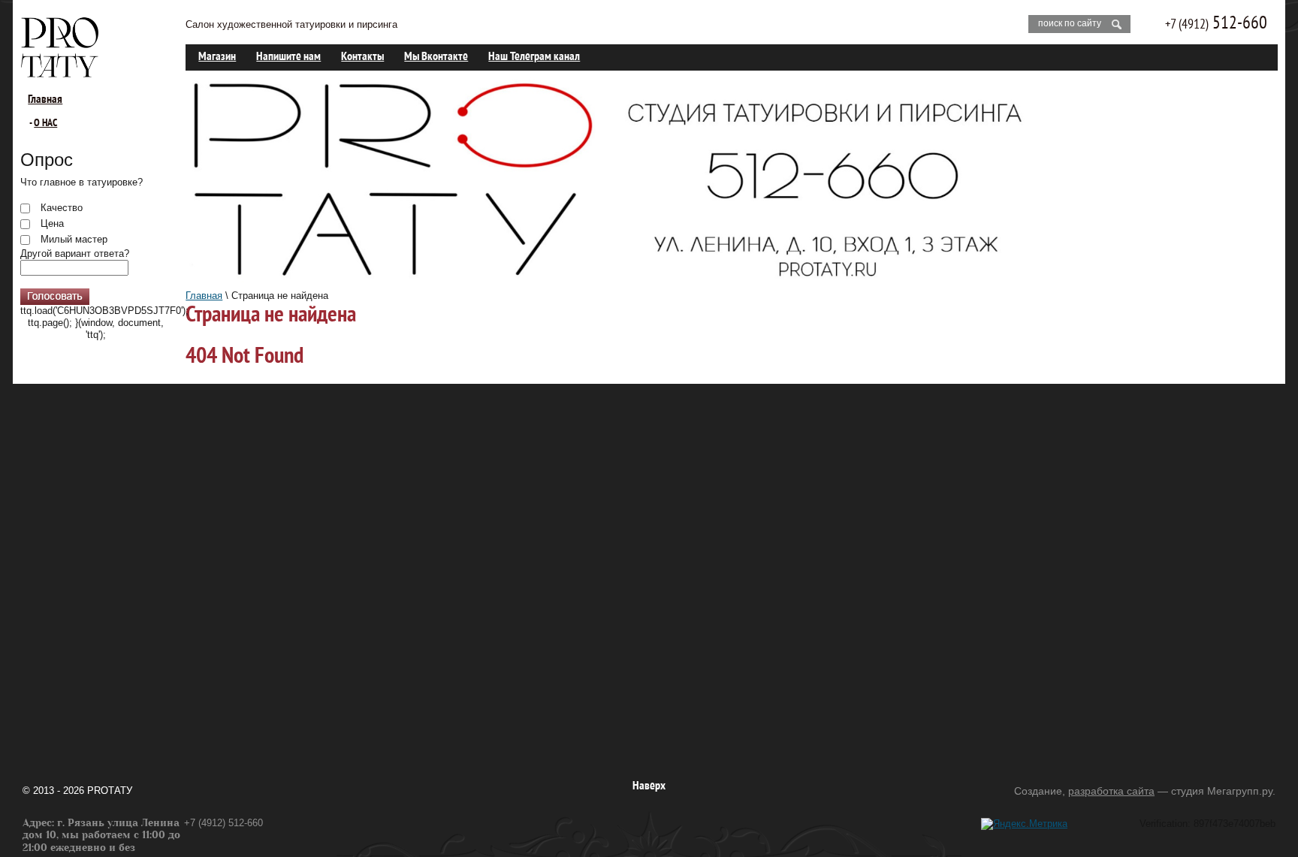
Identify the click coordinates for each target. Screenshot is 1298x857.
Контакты (362, 57)
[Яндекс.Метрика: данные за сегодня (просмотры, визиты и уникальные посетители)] (1024, 824)
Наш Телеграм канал (534, 57)
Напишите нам (288, 57)
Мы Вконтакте (436, 57)
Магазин (217, 57)
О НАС (45, 123)
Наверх (649, 786)
